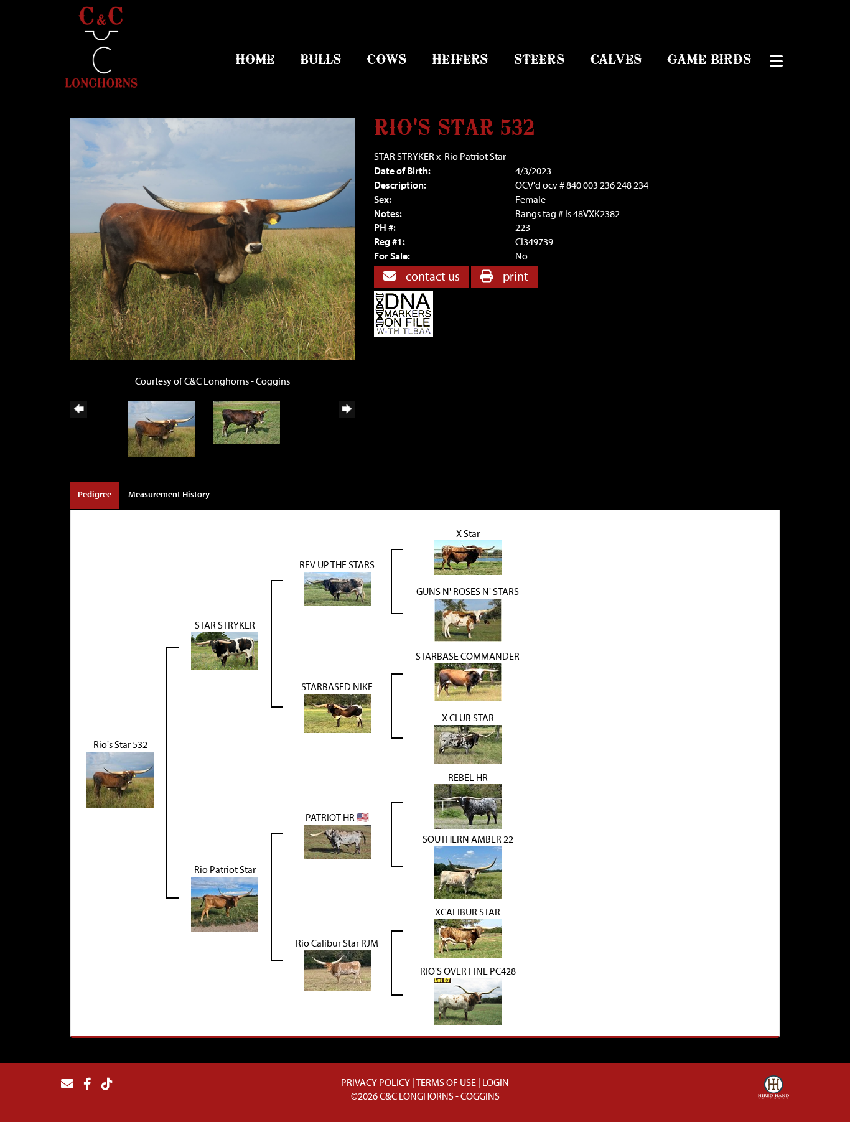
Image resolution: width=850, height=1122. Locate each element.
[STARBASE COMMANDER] (468, 681)
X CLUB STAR (468, 717)
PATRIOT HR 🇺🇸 (337, 817)
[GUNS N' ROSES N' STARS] (468, 618)
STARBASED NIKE (337, 686)
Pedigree (94, 494)
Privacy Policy (375, 1082)
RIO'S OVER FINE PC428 (468, 971)
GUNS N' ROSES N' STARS (467, 591)
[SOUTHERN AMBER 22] (468, 871)
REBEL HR (468, 777)
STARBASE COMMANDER (468, 656)
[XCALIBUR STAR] (468, 937)
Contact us (431, 276)
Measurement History (169, 494)
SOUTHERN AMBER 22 (468, 839)
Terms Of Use (446, 1082)
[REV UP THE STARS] (337, 587)
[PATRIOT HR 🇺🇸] (337, 840)
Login (495, 1082)
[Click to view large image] (212, 237)
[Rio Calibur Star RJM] (337, 969)
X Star (468, 533)
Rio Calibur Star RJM (337, 943)
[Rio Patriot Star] (224, 903)
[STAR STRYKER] (224, 649)
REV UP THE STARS (337, 564)
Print (514, 276)
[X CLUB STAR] (468, 743)
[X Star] (468, 556)
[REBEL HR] (468, 805)
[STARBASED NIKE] (337, 712)
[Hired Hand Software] (773, 1089)
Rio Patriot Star (475, 156)
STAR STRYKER (404, 156)
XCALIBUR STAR (467, 911)
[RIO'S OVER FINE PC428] (468, 1000)
